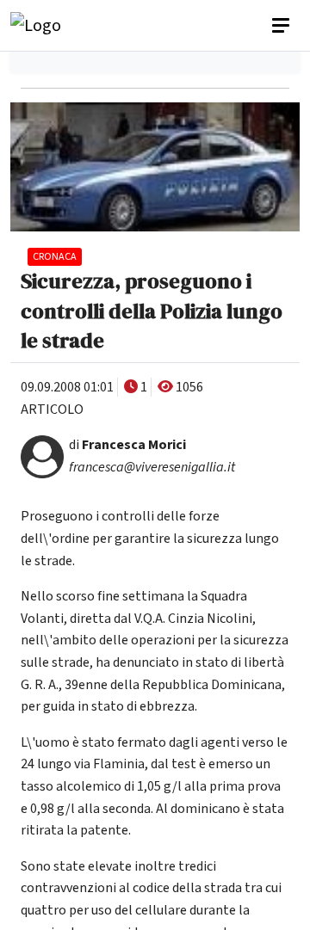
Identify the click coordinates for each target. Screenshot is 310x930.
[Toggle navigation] (282, 26)
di (127, 444)
